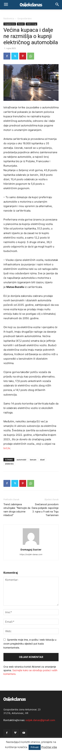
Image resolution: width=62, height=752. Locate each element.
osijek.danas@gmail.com (40, 720)
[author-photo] (31, 544)
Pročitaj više (49, 747)
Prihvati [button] (35, 747)
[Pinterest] (22, 56)
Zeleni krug (31, 24)
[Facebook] (6, 56)
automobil (21, 459)
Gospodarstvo (24, 18)
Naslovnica (8, 18)
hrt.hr (6, 448)
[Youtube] (23, 732)
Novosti (21, 24)
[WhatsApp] (30, 56)
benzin (33, 459)
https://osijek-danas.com (31, 554)
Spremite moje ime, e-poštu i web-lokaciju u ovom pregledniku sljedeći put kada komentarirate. (29, 643)
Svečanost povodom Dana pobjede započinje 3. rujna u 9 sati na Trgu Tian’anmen (45, 510)
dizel (42, 459)
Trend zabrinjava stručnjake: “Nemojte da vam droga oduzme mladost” (16, 510)
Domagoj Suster (31, 549)
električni (9, 463)
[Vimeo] (15, 732)
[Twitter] (14, 56)
